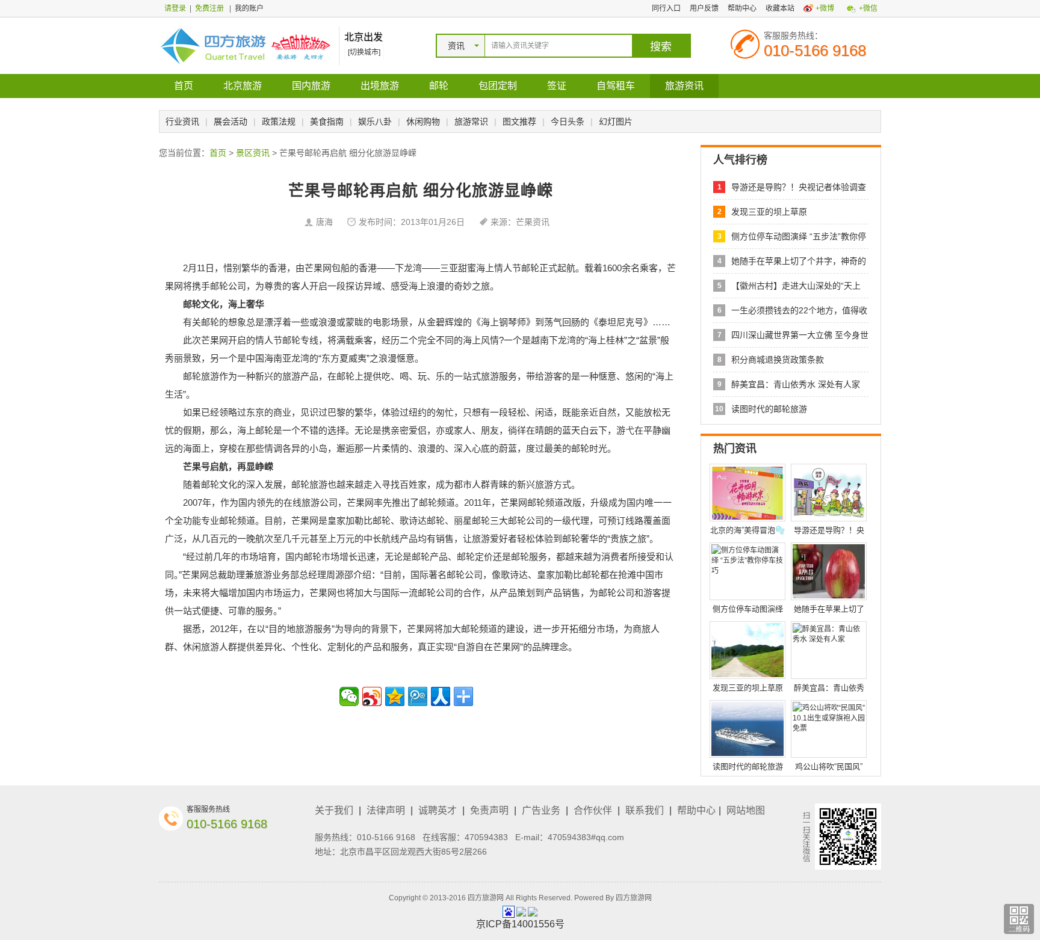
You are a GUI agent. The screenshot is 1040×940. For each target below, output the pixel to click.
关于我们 (334, 810)
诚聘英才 (437, 810)
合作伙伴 (593, 810)
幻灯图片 (616, 121)
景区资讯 (253, 153)
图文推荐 (519, 121)
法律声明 (386, 810)
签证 (556, 86)
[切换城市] (364, 52)
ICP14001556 (520, 924)
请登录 (175, 8)
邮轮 (438, 86)
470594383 (486, 837)
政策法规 (279, 121)
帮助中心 (742, 8)
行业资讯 (182, 121)
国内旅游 (311, 86)
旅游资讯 (684, 86)
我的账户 (249, 8)
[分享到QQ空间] (394, 696)
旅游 (291, 376)
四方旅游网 (634, 898)
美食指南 (327, 121)
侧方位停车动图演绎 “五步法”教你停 (798, 236)
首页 (183, 86)
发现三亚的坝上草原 (769, 212)
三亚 (449, 268)
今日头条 (567, 121)
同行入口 (666, 8)
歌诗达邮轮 (422, 520)
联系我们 (644, 810)
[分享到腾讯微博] (417, 696)
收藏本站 (780, 8)
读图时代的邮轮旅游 (769, 409)
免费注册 (209, 8)
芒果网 (318, 268)
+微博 (825, 8)
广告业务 (541, 810)
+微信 (868, 8)
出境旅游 (380, 86)
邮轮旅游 (201, 376)
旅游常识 (471, 121)
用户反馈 (704, 8)
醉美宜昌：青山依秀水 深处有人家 (795, 384)
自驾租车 (615, 86)
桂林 (615, 340)
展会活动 (230, 121)
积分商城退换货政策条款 (777, 359)
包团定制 (497, 86)
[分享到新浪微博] (372, 696)
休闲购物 (423, 121)
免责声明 (489, 810)
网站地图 (745, 810)
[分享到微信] (349, 696)
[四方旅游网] (246, 45)
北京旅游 (242, 86)
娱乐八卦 (375, 121)
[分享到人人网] (440, 696)
